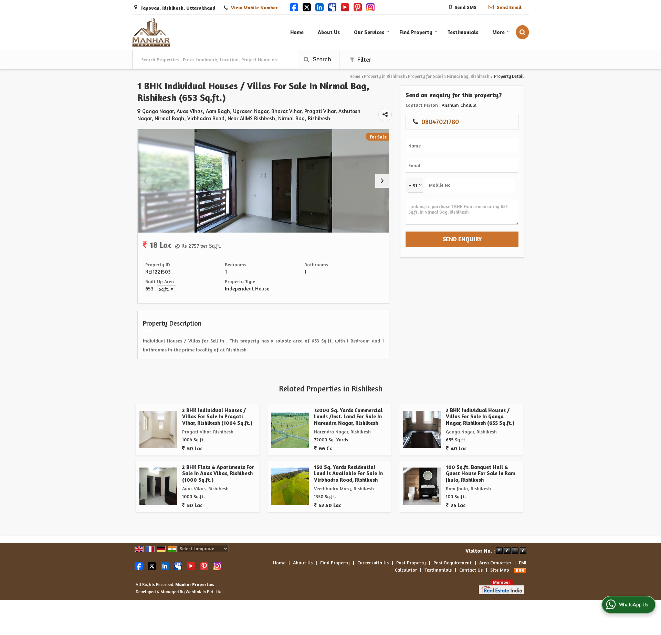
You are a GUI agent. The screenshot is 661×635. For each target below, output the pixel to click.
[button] (254, 8)
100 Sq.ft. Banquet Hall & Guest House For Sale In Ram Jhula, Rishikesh (480, 473)
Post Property (411, 562)
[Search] (522, 32)
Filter (363, 59)
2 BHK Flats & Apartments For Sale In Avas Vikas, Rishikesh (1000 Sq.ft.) (218, 473)
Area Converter (495, 562)
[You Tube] (345, 6)
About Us (329, 32)
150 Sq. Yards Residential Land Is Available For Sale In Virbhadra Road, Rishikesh (348, 473)
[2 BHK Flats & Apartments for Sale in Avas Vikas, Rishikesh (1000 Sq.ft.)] (158, 486)
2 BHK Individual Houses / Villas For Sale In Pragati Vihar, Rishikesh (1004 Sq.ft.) (217, 416)
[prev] (144, 181)
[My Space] (332, 6)
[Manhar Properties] (151, 32)
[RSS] (520, 570)
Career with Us (373, 562)
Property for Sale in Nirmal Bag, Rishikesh (448, 76)
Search (321, 59)
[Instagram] (370, 6)
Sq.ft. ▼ (166, 289)
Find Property (415, 32)
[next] (382, 181)
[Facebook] (294, 6)
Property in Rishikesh (384, 76)
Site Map (499, 570)
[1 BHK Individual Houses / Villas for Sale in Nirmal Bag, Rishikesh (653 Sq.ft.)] (263, 181)
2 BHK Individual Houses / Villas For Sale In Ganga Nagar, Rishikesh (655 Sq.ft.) (480, 416)
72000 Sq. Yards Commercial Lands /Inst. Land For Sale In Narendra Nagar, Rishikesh (348, 416)
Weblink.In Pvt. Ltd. (204, 591)
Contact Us (471, 570)
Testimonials (463, 32)
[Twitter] (307, 6)
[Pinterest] (358, 6)
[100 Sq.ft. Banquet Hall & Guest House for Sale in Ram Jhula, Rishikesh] (422, 486)
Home (297, 32)
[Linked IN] (319, 6)
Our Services (369, 32)
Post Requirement (452, 562)
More (498, 32)
